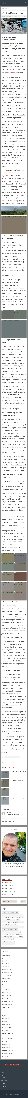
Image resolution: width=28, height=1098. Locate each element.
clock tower (9, 517)
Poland (6, 929)
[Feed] (19, 870)
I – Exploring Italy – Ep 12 (8, 885)
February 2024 (6, 1027)
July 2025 (4, 981)
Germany (20, 917)
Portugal (14, 929)
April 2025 (4, 989)
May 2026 (4, 964)
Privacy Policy (4, 1086)
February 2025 (6, 995)
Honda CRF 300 (8, 919)
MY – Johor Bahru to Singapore (18, 798)
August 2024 (5, 1013)
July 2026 (4, 958)
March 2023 (5, 1047)
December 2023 (6, 1033)
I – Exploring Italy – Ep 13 (8, 882)
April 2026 (4, 966)
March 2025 (5, 992)
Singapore (17, 931)
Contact (3, 1075)
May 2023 (4, 1044)
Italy (15, 922)
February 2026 (6, 969)
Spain (6, 936)
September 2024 (6, 1010)
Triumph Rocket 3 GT (9, 941)
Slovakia (6, 934)
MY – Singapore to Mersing (17, 789)
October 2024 (5, 1007)
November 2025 (6, 972)
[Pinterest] (11, 870)
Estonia (6, 917)
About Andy (4, 1080)
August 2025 (5, 978)
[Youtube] (14, 870)
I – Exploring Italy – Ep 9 (8, 894)
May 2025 (4, 987)
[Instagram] (16, 870)
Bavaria (6, 912)
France (13, 917)
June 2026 (4, 961)
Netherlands (7, 927)
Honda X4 (16, 919)
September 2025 (6, 975)
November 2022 (6, 1053)
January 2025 (5, 998)
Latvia (21, 922)
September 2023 (6, 1039)
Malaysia (7, 8)
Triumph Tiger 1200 (9, 944)
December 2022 (6, 1050)
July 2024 (4, 1015)
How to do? (7, 922)
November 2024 (6, 1004)
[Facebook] (9, 870)
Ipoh (15, 72)
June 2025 (4, 984)
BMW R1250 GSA (9, 756)
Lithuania (6, 924)
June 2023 (4, 1041)
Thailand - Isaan (8, 939)
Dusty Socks (8, 16)
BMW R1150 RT (14, 912)
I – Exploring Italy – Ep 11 (8, 888)
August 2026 (5, 955)
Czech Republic (18, 914)
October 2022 (5, 1056)
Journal (3, 1077)
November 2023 (6, 1036)
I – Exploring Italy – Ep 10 (8, 891)
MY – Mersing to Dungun (16, 780)
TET (11, 936)
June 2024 (4, 1018)
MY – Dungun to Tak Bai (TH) (18, 771)
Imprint (3, 1083)
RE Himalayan (8, 931)
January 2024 (5, 1030)
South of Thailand (16, 934)
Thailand (19, 936)
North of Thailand (18, 927)
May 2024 (4, 1021)
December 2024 (6, 1001)
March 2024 (5, 1024)
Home (2, 8)
